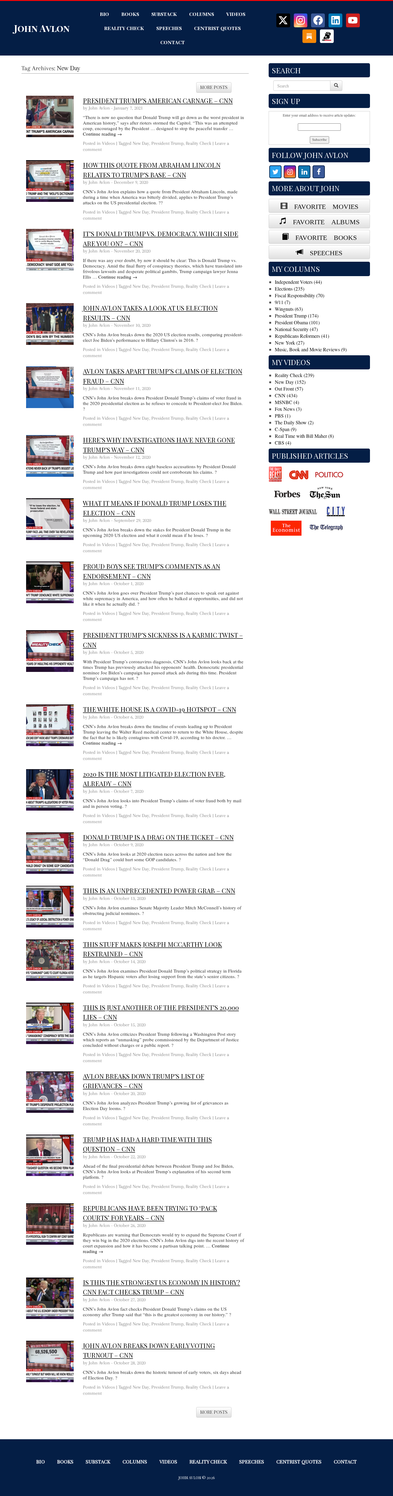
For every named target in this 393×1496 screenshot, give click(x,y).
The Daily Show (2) (294, 422)
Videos (235, 14)
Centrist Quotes (217, 28)
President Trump (167, 143)
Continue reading (102, 134)
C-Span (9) (285, 429)
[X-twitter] (283, 20)
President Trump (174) (296, 315)
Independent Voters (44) (298, 282)
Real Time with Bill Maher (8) (304, 436)
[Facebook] (318, 20)
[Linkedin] (335, 20)
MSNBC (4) (287, 402)
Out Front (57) (289, 388)
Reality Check (124, 28)
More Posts (214, 87)
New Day (141, 143)
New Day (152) (290, 382)
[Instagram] (301, 20)
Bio (104, 14)
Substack (164, 14)
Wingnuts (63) (289, 309)
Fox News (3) (288, 409)
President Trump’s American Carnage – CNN (158, 100)
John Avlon (42, 28)
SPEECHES (322, 252)
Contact (172, 42)
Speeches (169, 28)
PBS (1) (282, 415)
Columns (201, 14)
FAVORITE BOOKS (323, 237)
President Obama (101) (297, 322)
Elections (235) (289, 288)
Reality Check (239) (294, 375)
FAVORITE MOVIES (322, 206)
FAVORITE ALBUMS (323, 221)
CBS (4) (283, 442)
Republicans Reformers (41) (302, 336)
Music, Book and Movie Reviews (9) (311, 349)
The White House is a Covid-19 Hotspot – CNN (159, 709)
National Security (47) (296, 329)
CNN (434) (286, 395)
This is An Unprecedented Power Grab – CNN (159, 890)
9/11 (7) (282, 302)
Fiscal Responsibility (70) (299, 295)
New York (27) (289, 342)
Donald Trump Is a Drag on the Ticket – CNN (158, 837)
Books (130, 14)
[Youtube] (353, 20)
